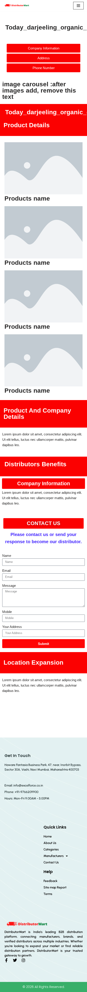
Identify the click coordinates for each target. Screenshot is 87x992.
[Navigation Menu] (78, 5)
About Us (50, 843)
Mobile (7, 612)
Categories (51, 849)
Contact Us (51, 862)
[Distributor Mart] (16, 5)
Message (9, 585)
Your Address (12, 627)
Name (6, 555)
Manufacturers (54, 856)
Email (6, 570)
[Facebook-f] (6, 960)
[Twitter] (15, 960)
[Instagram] (23, 960)
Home (48, 836)
